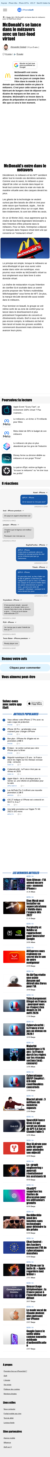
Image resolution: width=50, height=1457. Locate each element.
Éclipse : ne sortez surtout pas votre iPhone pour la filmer (23, 749)
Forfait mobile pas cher (12, 1414)
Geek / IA (9, 17)
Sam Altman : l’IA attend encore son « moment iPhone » (36, 884)
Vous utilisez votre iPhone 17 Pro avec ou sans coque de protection (25, 721)
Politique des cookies (12, 1389)
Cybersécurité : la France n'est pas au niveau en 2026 (23, 770)
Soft (27, 10)
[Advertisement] (25, 134)
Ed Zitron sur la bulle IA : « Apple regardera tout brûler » (35, 1270)
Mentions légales (10, 1394)
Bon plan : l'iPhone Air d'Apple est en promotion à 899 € (23, 739)
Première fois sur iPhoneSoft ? (15, 1371)
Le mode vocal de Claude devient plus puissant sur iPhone (36, 1314)
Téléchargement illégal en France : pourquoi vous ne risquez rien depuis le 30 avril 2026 (36, 1005)
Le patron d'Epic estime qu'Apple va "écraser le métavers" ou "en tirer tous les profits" (30, 470)
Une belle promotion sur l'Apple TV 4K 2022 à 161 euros (23, 810)
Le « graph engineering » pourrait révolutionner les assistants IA (36, 1170)
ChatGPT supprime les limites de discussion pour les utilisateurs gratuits (36, 1195)
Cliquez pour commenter (25, 667)
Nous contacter (9, 1409)
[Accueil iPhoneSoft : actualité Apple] (3, 17)
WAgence (7, 1442)
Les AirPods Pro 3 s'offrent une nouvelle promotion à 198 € (24, 791)
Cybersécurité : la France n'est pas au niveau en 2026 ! (36, 1029)
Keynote (4, 3)
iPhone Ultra (13, 3)
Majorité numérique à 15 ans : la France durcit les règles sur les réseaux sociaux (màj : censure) (25, 759)
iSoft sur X (8, 1447)
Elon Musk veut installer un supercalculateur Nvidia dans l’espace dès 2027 (36, 907)
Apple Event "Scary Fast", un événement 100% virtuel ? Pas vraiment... (27, 410)
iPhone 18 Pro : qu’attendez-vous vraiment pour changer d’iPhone (21, 730)
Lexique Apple (9, 1422)
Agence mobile (9, 1438)
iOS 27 (32, 3)
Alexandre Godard (18, 47)
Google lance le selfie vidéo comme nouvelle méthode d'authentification (36, 1338)
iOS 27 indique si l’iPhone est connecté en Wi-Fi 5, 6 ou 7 (25, 801)
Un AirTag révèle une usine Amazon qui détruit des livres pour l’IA (36, 980)
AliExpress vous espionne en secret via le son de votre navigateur (36, 957)
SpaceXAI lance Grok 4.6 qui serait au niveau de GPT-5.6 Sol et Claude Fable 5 (36, 1126)
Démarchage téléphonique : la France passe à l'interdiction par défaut (36, 1292)
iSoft (5, 1376)
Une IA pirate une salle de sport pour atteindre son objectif (36, 1148)
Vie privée (7, 1385)
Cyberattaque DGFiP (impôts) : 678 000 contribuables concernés (35, 1081)
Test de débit (8, 1418)
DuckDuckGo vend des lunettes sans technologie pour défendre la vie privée (36, 1222)
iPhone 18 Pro (24, 3)
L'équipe (7, 1380)
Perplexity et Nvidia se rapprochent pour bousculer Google (35, 933)
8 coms (8, 54)
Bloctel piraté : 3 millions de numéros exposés (36, 1103)
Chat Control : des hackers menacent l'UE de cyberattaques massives (36, 1247)
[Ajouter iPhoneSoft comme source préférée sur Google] (25, 65)
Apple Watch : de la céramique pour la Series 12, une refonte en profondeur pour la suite (25, 780)
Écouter (20, 54)
